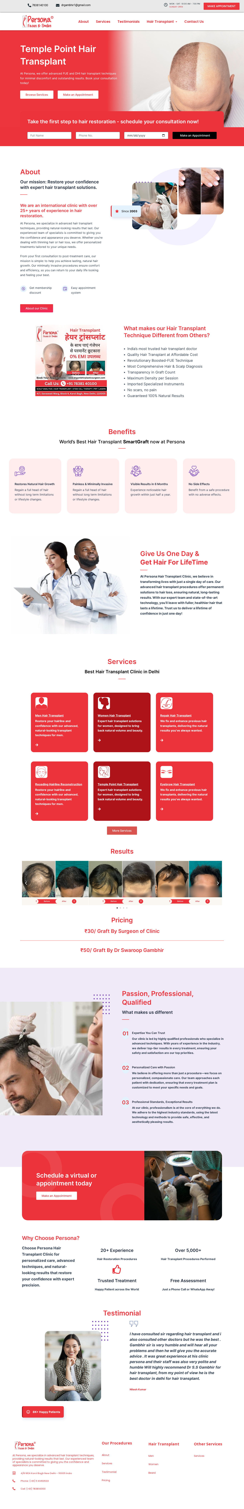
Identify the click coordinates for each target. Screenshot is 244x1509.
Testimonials (129, 21)
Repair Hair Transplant (175, 715)
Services (103, 21)
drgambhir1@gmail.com (76, 5)
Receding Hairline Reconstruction (58, 784)
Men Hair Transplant (49, 715)
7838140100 (40, 5)
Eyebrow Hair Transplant (177, 784)
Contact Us (194, 21)
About (83, 21)
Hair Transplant (160, 21)
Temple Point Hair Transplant (118, 784)
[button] (26, 883)
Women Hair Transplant (114, 715)
